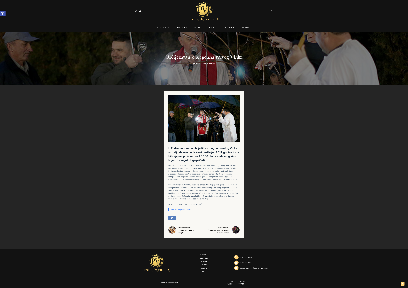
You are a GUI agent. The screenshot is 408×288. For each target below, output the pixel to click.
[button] (3, 13)
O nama (198, 28)
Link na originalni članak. (181, 209)
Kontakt (246, 28)
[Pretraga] (272, 11)
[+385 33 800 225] (244, 263)
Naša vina (182, 28)
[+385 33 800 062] (244, 257)
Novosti (213, 28)
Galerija (229, 28)
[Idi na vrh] (402, 284)
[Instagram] (140, 11)
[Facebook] (136, 11)
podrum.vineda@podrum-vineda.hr (254, 268)
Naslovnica (163, 28)
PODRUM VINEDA (204, 19)
